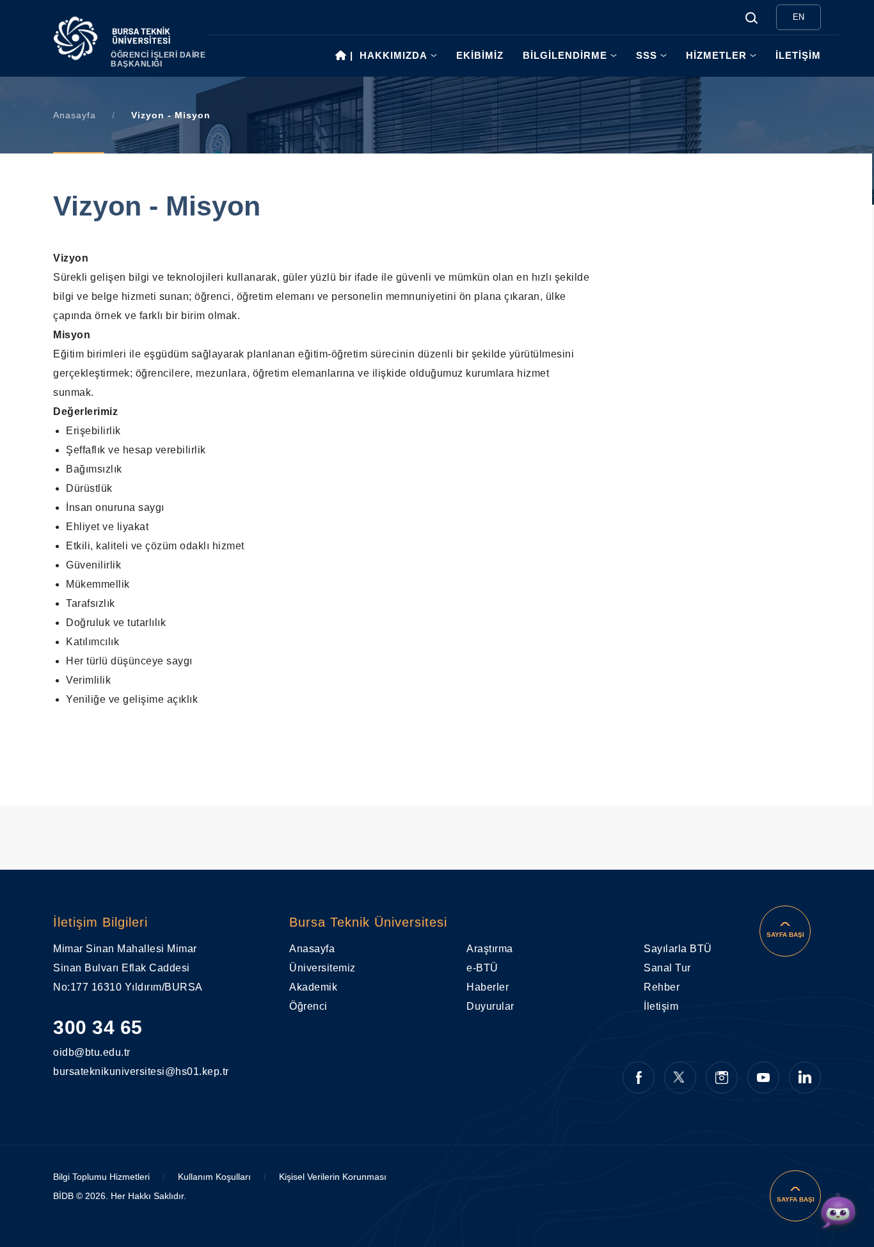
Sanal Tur (667, 967)
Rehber (661, 987)
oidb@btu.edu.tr (80, 1052)
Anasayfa (74, 115)
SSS (646, 55)
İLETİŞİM (798, 55)
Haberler (487, 987)
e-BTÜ (482, 967)
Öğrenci (308, 1006)
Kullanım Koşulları (214, 1177)
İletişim (661, 1006)
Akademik (313, 987)
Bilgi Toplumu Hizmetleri (101, 1177)
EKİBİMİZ (480, 55)
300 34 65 (98, 1027)
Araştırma (489, 948)
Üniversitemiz (322, 967)
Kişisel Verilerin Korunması (332, 1177)
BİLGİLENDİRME (565, 55)
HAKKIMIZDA (393, 55)
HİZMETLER (716, 55)
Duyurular (490, 1006)
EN (798, 17)
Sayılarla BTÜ (678, 948)
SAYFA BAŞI (785, 934)
